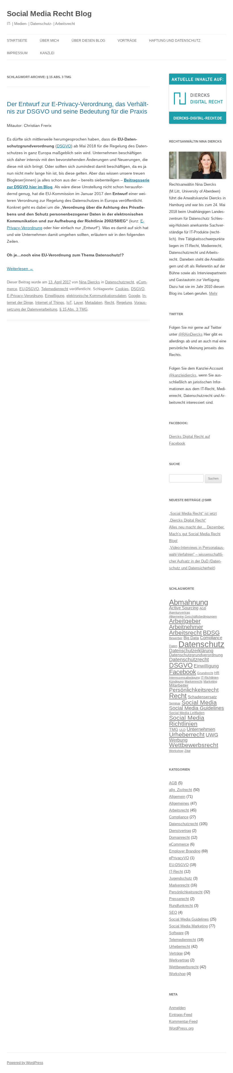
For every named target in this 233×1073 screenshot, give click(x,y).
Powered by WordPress (25, 1063)
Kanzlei (47, 53)
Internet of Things (49, 302)
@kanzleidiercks (182, 375)
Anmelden (177, 1008)
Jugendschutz (180, 878)
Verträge (176, 953)
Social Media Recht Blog (49, 13)
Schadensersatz (202, 697)
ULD (182, 729)
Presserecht (179, 899)
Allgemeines (179, 803)
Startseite (17, 41)
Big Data (191, 638)
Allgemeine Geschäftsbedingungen (193, 616)
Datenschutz (201, 644)
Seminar (174, 703)
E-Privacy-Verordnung (25, 296)
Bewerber (175, 638)
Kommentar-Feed (183, 1021)
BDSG (211, 632)
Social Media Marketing (188, 926)
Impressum (17, 53)
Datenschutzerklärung (191, 650)
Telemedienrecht (54, 289)
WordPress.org (181, 1028)
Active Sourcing (183, 607)
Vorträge (127, 41)
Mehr (213, 293)
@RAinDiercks (190, 334)
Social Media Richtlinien (186, 720)
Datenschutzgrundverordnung (196, 655)
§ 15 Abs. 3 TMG (73, 309)
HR (216, 673)
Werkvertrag (179, 960)
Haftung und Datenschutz (174, 41)
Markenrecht (193, 681)
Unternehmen (201, 729)
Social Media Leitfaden (187, 713)
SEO (173, 912)
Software (176, 933)
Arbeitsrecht (185, 632)
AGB (202, 608)
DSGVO (64, 146)
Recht (109, 302)
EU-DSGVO (29, 289)
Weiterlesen (20, 268)
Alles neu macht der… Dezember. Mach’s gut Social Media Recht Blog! (196, 534)
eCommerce (179, 844)
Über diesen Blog (88, 41)
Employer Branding (184, 851)
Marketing (210, 681)
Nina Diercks (89, 282)
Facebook (182, 671)
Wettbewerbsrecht (193, 745)
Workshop (176, 750)
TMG (173, 729)
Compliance (211, 637)
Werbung (178, 739)
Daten (173, 646)
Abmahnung (188, 602)
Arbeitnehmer (186, 627)
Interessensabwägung (184, 677)
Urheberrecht (187, 734)
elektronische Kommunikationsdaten (96, 296)
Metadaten (93, 302)
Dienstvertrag (180, 831)
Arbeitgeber (185, 621)
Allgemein (177, 796)
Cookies (122, 289)
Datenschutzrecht (119, 282)
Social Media (199, 702)
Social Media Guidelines (196, 708)
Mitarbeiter (178, 685)
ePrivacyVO (179, 858)
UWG (212, 735)
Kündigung (176, 681)
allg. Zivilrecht (180, 790)
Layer (78, 302)
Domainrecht (179, 837)
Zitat (187, 750)
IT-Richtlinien (210, 677)
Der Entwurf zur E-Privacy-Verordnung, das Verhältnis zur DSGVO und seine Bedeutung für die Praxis (77, 108)
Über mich (49, 41)
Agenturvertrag (179, 612)
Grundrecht (205, 673)
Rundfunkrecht (181, 905)
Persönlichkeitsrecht (194, 690)
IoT (69, 302)
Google (134, 296)
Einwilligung (54, 296)
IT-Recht (176, 871)
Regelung (124, 302)
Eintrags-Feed (180, 1015)
